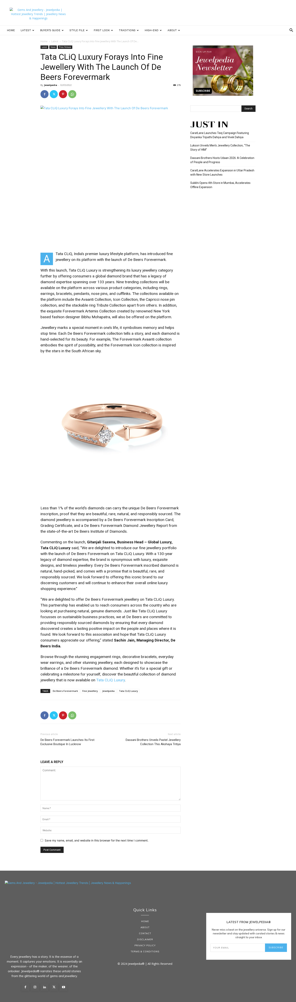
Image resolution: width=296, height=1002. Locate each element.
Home (11, 30)
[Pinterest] (63, 94)
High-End (151, 30)
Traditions (127, 30)
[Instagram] (35, 987)
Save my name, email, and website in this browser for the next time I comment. (96, 840)
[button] (291, 31)
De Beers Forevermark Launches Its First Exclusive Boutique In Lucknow (67, 742)
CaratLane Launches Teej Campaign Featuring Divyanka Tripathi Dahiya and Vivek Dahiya (219, 135)
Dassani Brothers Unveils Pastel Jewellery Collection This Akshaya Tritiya (153, 742)
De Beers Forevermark (65, 690)
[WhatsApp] (72, 94)
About (172, 30)
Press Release (65, 47)
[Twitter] (54, 94)
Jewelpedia (50, 85)
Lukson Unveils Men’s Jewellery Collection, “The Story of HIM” (220, 147)
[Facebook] (44, 94)
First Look (102, 30)
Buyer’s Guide (50, 30)
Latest (26, 30)
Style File (77, 30)
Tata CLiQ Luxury (110, 680)
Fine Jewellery (90, 690)
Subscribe (276, 947)
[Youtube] (63, 987)
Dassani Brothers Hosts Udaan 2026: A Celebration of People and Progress (222, 160)
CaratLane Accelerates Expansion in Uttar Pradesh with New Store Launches (222, 172)
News (53, 47)
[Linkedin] (44, 987)
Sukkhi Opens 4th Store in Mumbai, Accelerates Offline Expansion (220, 185)
